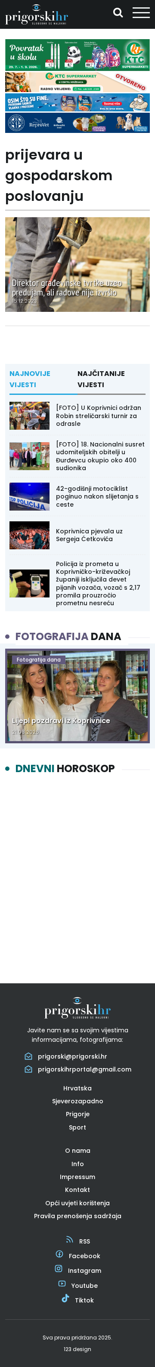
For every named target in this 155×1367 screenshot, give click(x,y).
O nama (77, 1150)
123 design (77, 1349)
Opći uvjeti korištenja (77, 1203)
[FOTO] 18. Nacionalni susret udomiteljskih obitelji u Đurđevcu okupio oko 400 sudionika (100, 456)
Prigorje (78, 1114)
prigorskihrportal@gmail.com (84, 1069)
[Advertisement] (77, 871)
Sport (77, 1127)
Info (77, 1164)
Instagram (84, 1270)
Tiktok (84, 1300)
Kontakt (77, 1189)
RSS (84, 1241)
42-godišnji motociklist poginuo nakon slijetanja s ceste (97, 496)
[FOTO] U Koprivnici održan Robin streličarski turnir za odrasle (98, 415)
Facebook (84, 1256)
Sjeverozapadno (77, 1101)
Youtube (84, 1285)
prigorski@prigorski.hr (72, 1056)
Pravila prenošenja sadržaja (77, 1216)
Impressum (77, 1177)
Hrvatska (77, 1088)
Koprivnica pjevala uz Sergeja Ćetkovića (89, 535)
